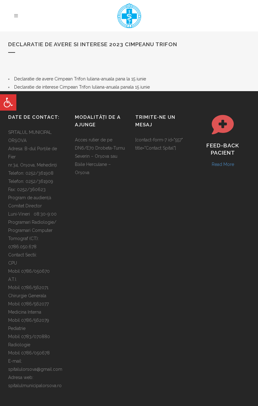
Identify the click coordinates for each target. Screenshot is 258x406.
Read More (223, 164)
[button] (8, 102)
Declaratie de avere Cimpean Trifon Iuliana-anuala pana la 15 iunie (80, 78)
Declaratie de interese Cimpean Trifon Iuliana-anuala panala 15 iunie (82, 87)
